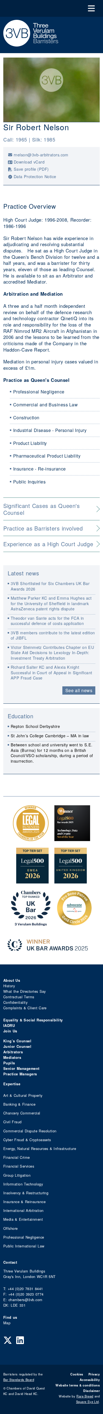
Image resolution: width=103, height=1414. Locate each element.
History (9, 985)
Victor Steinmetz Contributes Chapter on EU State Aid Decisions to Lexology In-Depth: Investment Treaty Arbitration (52, 652)
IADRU (9, 1025)
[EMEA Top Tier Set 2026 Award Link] (32, 880)
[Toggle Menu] (91, 8)
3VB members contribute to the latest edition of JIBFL (53, 635)
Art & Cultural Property (22, 1095)
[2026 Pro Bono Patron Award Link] (74, 923)
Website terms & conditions (77, 1385)
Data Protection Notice (35, 176)
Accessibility (90, 1379)
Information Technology (23, 1184)
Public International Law (23, 1246)
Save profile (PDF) (31, 169)
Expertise (11, 1083)
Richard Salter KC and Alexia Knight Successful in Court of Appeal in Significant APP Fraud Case (51, 672)
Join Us (10, 1031)
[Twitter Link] (7, 1339)
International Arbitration (23, 1210)
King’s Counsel (17, 1040)
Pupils (9, 1062)
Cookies (76, 1374)
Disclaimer (91, 1390)
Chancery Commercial (21, 1113)
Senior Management (21, 1068)
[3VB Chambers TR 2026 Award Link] (31, 923)
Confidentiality (15, 1002)
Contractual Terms (18, 996)
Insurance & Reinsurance (24, 1201)
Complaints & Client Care (25, 1007)
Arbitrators (13, 1051)
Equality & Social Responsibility (33, 1020)
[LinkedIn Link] (20, 1339)
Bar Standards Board (18, 1379)
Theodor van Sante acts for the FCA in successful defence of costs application (47, 620)
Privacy (94, 1374)
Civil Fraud (12, 1121)
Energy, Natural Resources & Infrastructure (39, 1148)
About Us (11, 980)
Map (6, 1322)
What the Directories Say (24, 991)
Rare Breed (84, 1396)
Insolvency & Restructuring (25, 1192)
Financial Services (18, 1166)
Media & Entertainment (23, 1219)
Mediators (12, 1057)
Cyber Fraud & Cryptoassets (27, 1139)
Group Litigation (16, 1175)
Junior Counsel (17, 1046)
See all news (79, 690)
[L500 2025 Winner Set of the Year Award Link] (72, 838)
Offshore (10, 1228)
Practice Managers (20, 1074)
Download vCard (29, 162)
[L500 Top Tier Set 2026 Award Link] (70, 880)
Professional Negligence (23, 1237)
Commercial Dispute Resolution (30, 1130)
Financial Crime (16, 1157)
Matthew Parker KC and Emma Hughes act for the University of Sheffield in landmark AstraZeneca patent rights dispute (51, 603)
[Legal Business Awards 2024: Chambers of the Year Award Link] (31, 838)
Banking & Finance (19, 1104)
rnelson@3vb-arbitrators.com (41, 154)
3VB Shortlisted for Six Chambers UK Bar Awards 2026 (50, 585)
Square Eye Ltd (87, 1401)
